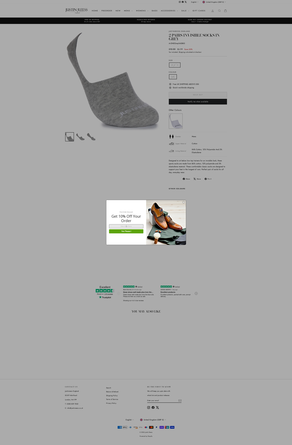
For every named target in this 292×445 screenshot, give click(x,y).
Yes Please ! (126, 231)
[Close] (183, 202)
